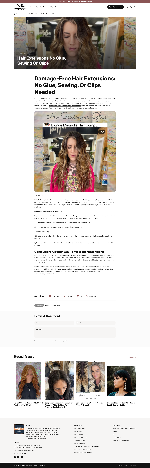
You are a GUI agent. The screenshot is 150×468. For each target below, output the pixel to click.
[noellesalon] (20, 7)
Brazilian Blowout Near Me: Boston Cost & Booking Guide (121, 404)
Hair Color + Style (25, 14)
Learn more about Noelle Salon (36, 438)
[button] (127, 7)
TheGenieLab (41, 465)
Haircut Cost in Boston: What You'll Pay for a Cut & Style (28, 404)
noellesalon (28, 465)
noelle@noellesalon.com (25, 450)
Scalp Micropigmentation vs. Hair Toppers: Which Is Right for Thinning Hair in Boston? (59, 405)
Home (17, 14)
